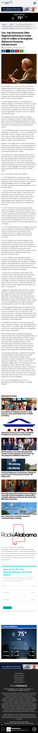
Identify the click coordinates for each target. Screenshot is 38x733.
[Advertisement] (19, 9)
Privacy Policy (19, 673)
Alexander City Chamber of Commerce (19, 697)
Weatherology (29, 723)
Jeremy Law (21, 48)
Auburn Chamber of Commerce (23, 699)
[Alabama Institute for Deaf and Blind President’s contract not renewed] (19, 425)
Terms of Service (19, 675)
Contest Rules (19, 680)
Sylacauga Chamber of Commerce (15, 693)
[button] (35, 3)
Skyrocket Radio (24, 722)
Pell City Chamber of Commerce (22, 701)
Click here (3, 547)
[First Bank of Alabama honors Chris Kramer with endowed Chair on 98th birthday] (19, 404)
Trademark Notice (19, 678)
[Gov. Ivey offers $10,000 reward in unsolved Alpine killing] (19, 508)
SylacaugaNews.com (23, 555)
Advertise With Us (19, 682)
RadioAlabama (12, 690)
